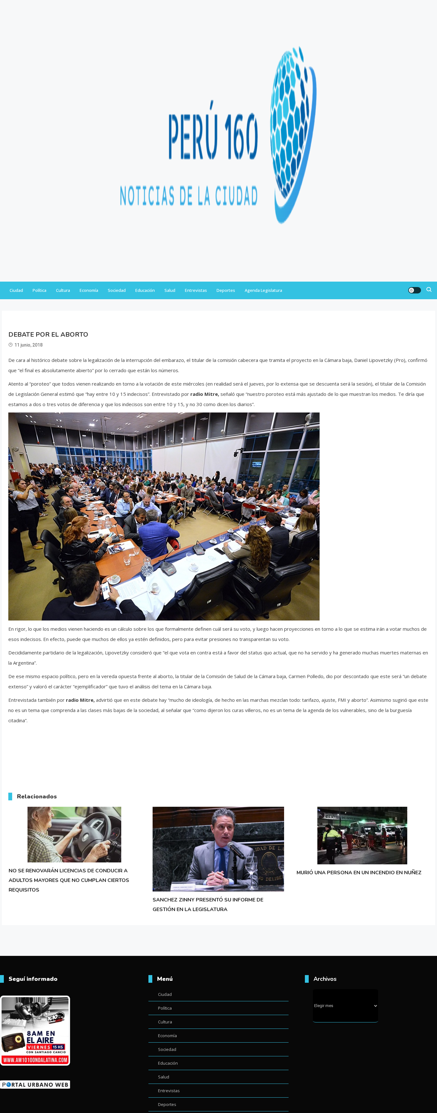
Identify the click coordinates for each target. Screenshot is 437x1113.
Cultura (63, 290)
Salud (169, 290)
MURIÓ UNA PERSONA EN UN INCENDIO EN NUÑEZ (359, 872)
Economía (89, 290)
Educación (145, 290)
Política (39, 290)
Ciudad (16, 290)
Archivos (325, 979)
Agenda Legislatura (263, 290)
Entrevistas (196, 290)
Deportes (226, 290)
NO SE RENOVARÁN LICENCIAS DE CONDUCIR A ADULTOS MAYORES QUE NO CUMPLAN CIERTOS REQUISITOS (69, 880)
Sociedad (117, 290)
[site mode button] (414, 290)
